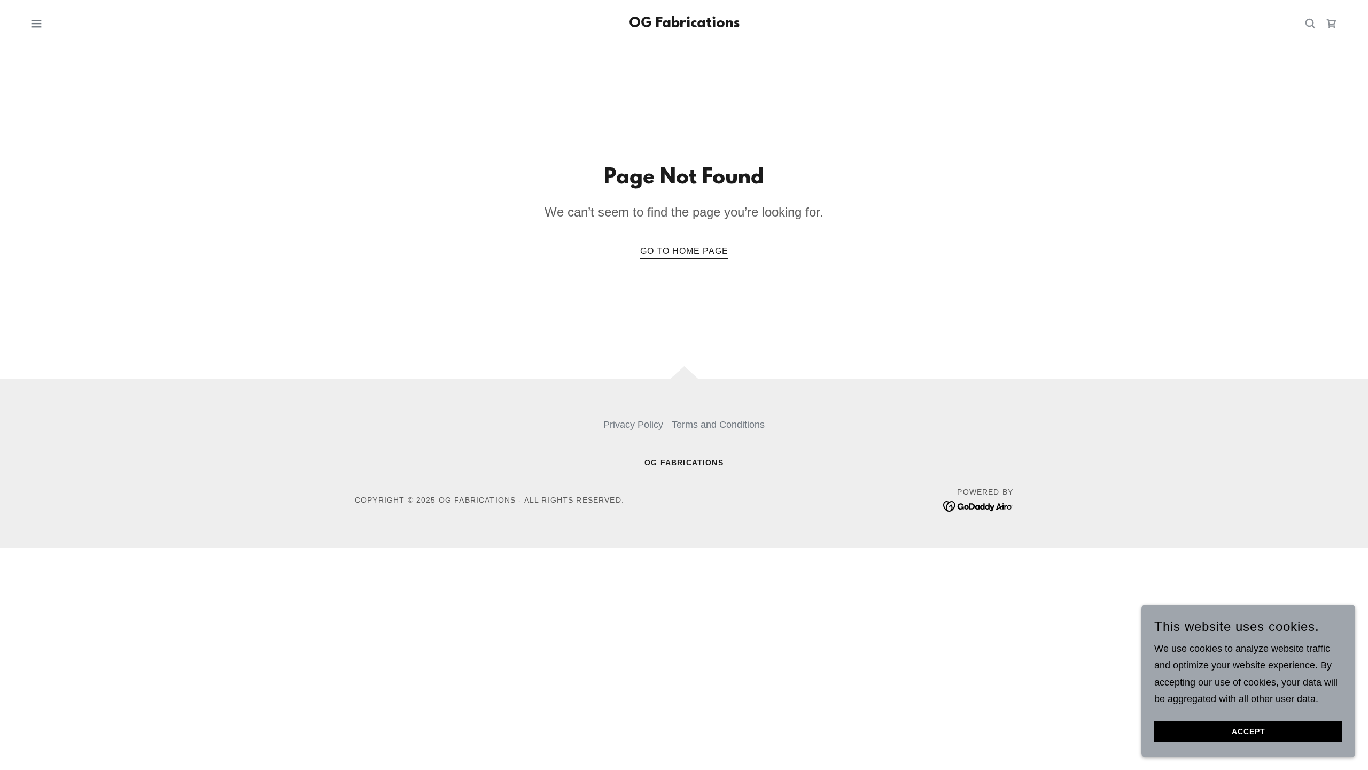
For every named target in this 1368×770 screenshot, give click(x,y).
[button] (36, 23)
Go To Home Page (684, 251)
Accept (1248, 731)
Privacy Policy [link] (633, 424)
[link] (684, 24)
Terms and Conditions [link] (718, 424)
